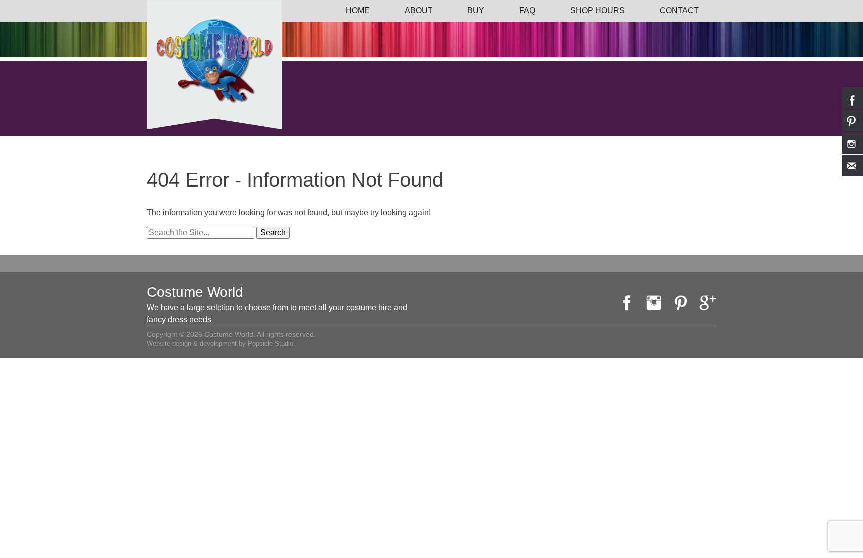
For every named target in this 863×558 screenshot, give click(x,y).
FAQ (527, 10)
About (418, 10)
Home (358, 10)
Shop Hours (597, 10)
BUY (475, 10)
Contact (679, 10)
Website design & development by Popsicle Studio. (221, 343)
